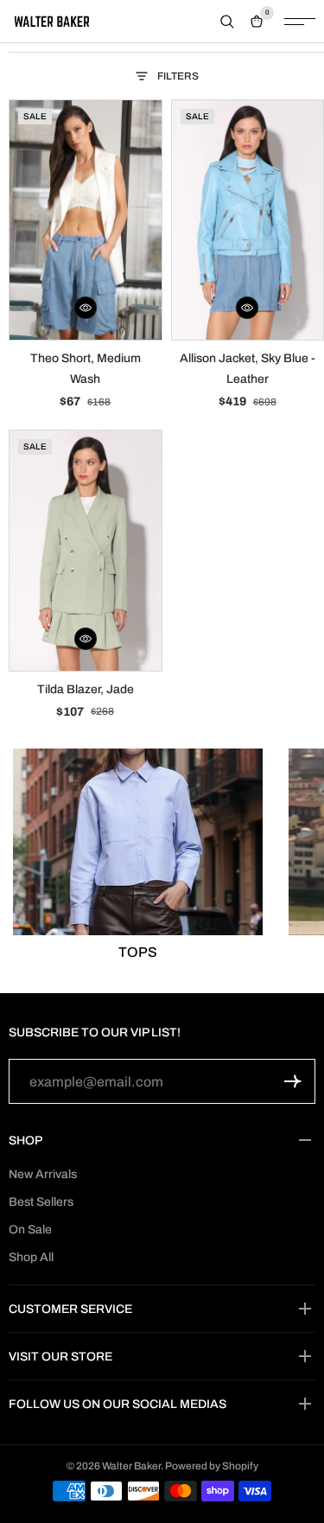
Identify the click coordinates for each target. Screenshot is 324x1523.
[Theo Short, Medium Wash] (86, 220)
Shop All (31, 1257)
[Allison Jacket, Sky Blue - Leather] (248, 220)
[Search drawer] (227, 21)
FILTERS (178, 76)
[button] (85, 307)
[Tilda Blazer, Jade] (86, 550)
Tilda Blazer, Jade (85, 689)
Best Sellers (41, 1201)
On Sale (30, 1229)
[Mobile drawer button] (299, 21)
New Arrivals (43, 1174)
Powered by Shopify (211, 1466)
